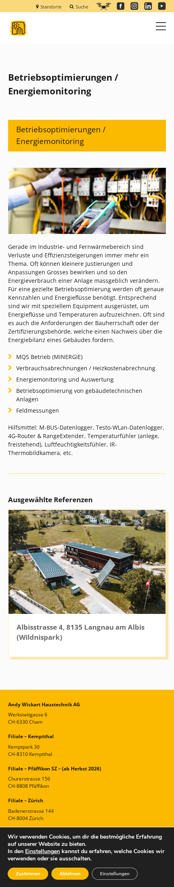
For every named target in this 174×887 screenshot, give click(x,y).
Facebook (121, 6)
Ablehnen (70, 873)
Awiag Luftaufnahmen (103, 6)
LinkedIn (148, 6)
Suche (82, 6)
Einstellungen (42, 851)
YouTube (162, 6)
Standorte (51, 6)
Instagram (134, 6)
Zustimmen (28, 873)
